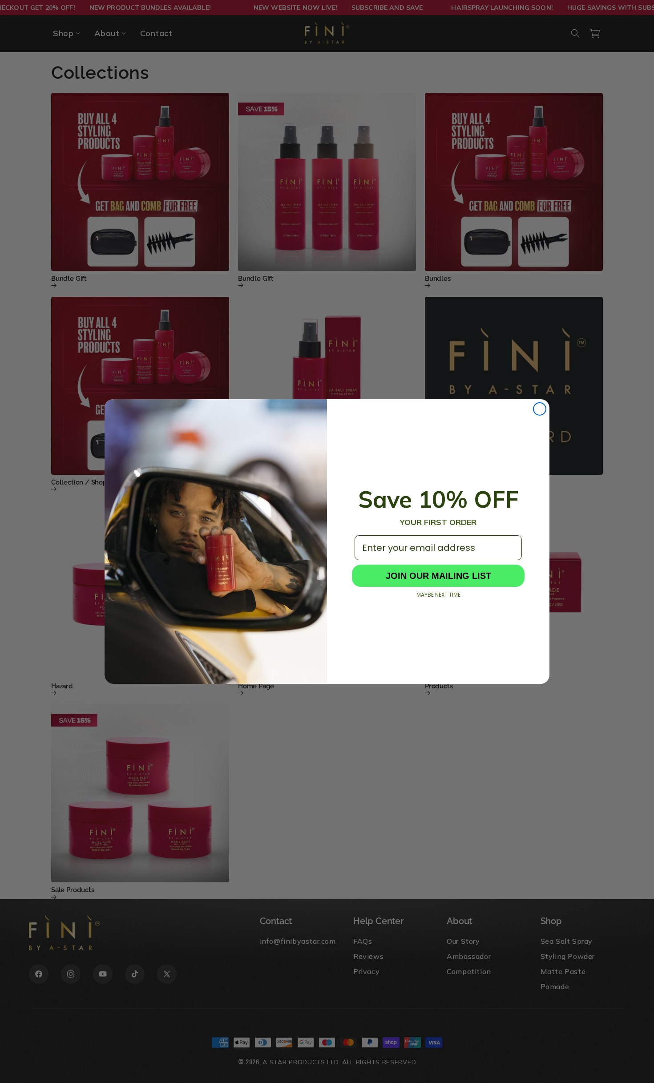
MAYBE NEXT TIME (438, 594)
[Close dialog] (539, 409)
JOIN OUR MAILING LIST (438, 576)
